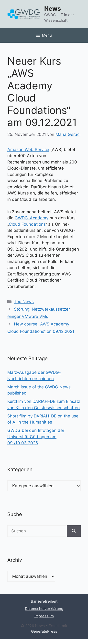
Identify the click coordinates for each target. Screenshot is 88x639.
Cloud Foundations (27, 224)
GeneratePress (44, 631)
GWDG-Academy (31, 217)
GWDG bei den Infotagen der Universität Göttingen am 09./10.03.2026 (35, 436)
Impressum (44, 616)
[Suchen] (74, 531)
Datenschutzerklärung (44, 608)
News (52, 8)
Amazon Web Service (28, 149)
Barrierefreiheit (44, 601)
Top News (24, 301)
